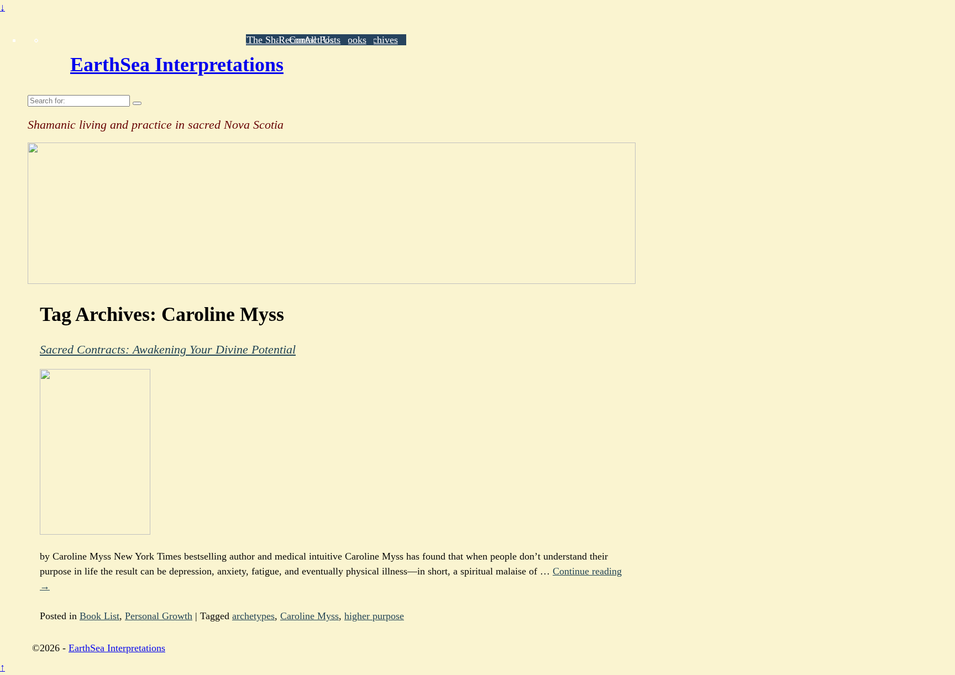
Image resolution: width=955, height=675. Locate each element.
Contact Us (311, 39)
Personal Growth (158, 615)
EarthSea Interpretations (177, 65)
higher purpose (374, 615)
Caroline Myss (309, 615)
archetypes (253, 615)
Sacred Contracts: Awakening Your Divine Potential (168, 349)
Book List (99, 615)
